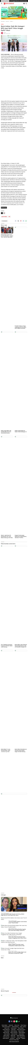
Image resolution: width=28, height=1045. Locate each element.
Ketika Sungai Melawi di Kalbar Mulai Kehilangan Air (21, 431)
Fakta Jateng (23, 1026)
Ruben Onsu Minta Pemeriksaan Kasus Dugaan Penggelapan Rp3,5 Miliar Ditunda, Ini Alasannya (17, 937)
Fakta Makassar (6, 1029)
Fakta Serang (6, 1032)
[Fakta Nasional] (8, 3)
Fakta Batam (14, 1028)
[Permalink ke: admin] (2, 33)
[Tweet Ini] (18, 221)
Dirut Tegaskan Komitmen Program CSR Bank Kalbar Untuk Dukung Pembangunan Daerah (7, 646)
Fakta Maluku (7, 1034)
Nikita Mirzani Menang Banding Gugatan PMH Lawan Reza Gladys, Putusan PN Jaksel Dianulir (17, 930)
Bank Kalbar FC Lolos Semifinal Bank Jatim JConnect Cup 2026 (5, 750)
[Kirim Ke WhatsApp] (26, 221)
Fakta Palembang (20, 1035)
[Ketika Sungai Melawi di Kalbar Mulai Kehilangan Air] (21, 380)
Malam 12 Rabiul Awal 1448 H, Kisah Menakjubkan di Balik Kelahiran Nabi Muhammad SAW (16, 945)
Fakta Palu (13, 1035)
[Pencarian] (26, 3)
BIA (9, 216)
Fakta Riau (13, 1037)
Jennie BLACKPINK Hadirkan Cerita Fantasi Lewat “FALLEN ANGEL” (17, 922)
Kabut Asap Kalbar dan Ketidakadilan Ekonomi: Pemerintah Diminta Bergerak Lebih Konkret (6, 432)
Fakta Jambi (21, 1031)
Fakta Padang (22, 1032)
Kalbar (2, 24)
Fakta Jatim (6, 1028)
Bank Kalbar (4, 216)
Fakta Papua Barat (6, 1026)
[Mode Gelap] (24, 3)
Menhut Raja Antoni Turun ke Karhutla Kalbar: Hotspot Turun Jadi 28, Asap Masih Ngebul (7, 236)
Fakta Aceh (16, 1025)
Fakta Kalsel (6, 1031)
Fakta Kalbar (4, 1025)
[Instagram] (14, 1021)
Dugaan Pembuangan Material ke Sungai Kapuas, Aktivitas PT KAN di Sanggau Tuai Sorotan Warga (21, 536)
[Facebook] (9, 1021)
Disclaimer (12, 1038)
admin (5, 32)
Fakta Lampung (13, 1032)
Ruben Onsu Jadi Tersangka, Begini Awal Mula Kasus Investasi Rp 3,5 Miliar (17, 952)
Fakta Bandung (15, 1026)
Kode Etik (18, 1038)
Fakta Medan (21, 1028)
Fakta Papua (23, 1025)
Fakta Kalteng (14, 1031)
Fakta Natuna (6, 1038)
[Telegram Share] (23, 221)
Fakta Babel (21, 1034)
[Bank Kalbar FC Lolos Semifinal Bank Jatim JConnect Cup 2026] (7, 699)
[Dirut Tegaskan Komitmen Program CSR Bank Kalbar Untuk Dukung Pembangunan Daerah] (7, 594)
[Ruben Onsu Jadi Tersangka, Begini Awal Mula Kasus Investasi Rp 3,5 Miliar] (14, 949)
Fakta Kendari (14, 1034)
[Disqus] (14, 774)
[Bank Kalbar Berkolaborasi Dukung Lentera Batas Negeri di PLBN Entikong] (21, 699)
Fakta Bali (13, 1029)
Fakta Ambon (6, 1035)
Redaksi (23, 1038)
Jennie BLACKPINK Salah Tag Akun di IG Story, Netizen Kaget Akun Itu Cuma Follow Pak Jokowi (12, 914)
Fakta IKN (11, 1025)
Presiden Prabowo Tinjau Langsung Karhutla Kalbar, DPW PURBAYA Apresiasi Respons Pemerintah (20, 327)
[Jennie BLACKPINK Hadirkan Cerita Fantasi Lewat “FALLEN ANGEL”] (14, 918)
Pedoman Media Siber (14, 1039)
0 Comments (4, 220)
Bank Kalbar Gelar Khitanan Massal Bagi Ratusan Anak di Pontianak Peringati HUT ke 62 (21, 646)
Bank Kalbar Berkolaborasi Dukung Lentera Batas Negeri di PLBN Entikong (21, 750)
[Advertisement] (14, 84)
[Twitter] (12, 1021)
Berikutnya (3, 207)
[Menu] (2, 3)
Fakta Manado (6, 1037)
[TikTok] (19, 1021)
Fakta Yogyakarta (21, 1037)
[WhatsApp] (17, 1021)
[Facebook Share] (16, 221)
